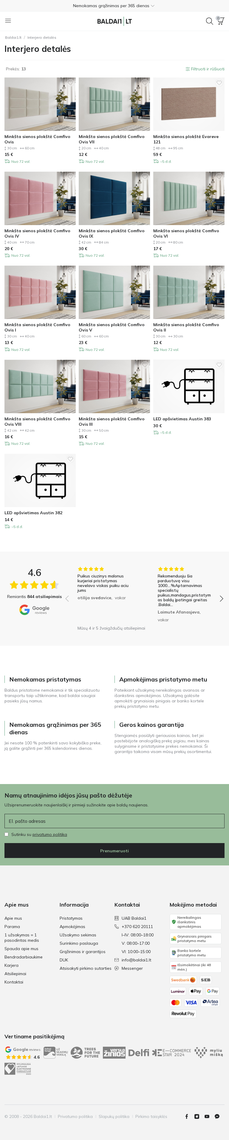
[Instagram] (199, 1116)
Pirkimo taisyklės (151, 1116)
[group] (104, 594)
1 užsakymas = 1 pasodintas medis (21, 937)
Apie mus (13, 918)
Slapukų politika (114, 1116)
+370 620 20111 (137, 926)
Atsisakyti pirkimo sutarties (86, 968)
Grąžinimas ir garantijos (83, 951)
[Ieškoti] (209, 21)
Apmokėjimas (72, 926)
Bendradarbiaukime (23, 957)
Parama (12, 926)
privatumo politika (50, 834)
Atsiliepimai (15, 973)
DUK (64, 960)
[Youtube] (209, 1116)
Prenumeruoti (114, 851)
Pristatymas (71, 918)
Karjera (11, 965)
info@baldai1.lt (136, 960)
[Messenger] (219, 1116)
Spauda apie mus (21, 948)
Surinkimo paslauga (79, 943)
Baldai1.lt (13, 37)
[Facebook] (189, 1116)
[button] (114, 5)
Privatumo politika (75, 1116)
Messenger (132, 968)
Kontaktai (13, 982)
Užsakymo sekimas (78, 935)
